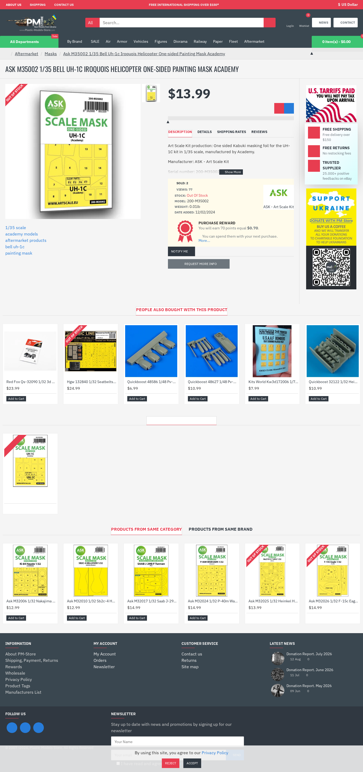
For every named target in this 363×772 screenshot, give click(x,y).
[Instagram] (25, 727)
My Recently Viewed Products (181, 419)
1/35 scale (15, 227)
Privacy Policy (215, 752)
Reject (170, 763)
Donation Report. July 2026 (309, 654)
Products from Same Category (146, 529)
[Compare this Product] (289, 108)
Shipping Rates (231, 132)
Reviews (259, 132)
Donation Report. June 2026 (309, 670)
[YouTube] (38, 727)
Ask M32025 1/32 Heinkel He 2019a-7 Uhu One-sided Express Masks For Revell (273, 601)
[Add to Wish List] (279, 108)
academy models (21, 234)
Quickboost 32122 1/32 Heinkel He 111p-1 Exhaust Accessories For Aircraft (334, 381)
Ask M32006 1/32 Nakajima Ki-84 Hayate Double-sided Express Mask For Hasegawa (31, 601)
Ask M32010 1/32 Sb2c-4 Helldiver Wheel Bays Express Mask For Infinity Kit (92, 601)
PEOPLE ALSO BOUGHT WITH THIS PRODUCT (181, 309)
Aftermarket (26, 53)
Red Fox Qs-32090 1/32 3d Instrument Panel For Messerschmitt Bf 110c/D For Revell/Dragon (31, 381)
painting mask (18, 253)
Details (204, 132)
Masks (51, 53)
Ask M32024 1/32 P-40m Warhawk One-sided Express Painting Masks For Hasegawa (213, 601)
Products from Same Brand (220, 529)
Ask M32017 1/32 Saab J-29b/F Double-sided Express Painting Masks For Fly (152, 601)
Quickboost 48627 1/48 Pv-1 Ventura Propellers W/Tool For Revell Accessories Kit (213, 381)
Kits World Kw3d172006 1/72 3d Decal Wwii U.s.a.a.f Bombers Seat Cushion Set (273, 381)
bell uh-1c (14, 246)
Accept (192, 763)
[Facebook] (12, 727)
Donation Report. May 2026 (309, 686)
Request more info (200, 264)
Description (180, 132)
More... (204, 241)
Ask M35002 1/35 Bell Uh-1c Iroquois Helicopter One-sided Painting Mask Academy (144, 53)
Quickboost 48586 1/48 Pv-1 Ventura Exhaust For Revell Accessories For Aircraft (152, 381)
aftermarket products (26, 240)
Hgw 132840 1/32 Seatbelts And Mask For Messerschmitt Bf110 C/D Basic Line (92, 381)
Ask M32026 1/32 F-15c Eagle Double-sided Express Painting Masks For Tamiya (334, 601)
